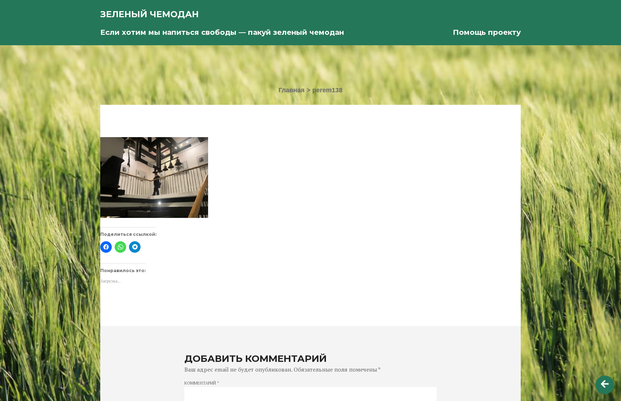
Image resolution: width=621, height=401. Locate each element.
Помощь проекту (487, 32)
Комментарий (201, 383)
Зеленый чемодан (149, 14)
